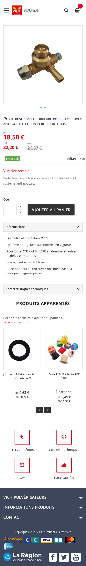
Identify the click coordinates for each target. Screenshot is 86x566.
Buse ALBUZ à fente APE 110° (64, 376)
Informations (15, 227)
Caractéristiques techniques (27, 289)
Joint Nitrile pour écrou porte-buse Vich (24, 376)
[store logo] (21, 10)
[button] (41, 107)
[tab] (43, 227)
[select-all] (15, 322)
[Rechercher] (66, 10)
